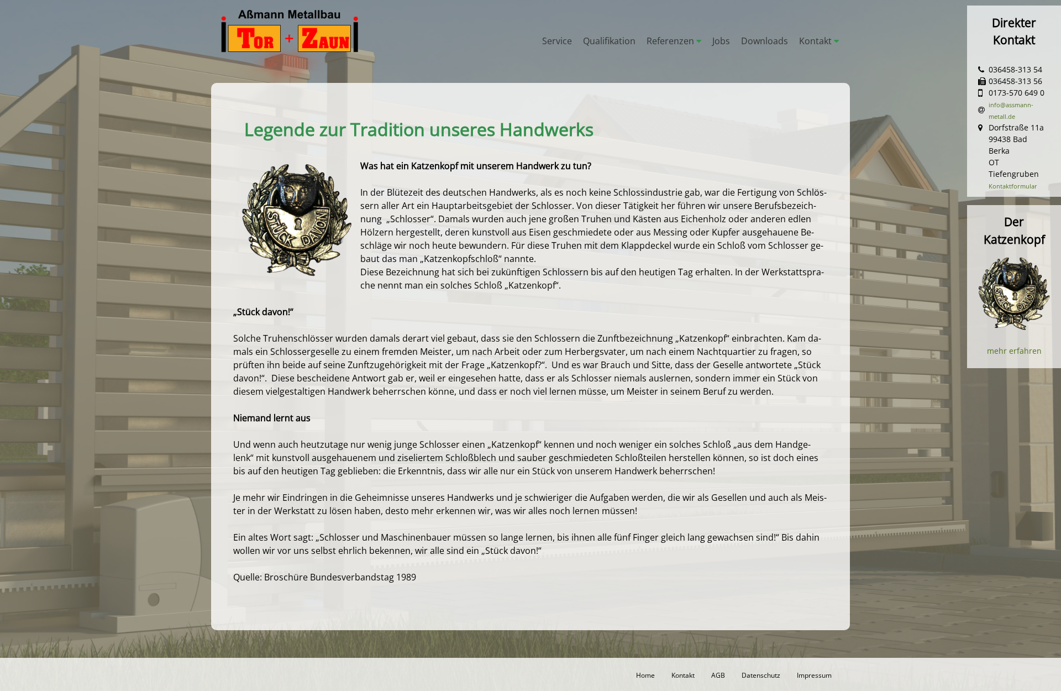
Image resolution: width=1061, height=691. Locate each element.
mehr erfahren (1014, 351)
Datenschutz (761, 675)
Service (557, 41)
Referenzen (670, 41)
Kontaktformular (1013, 186)
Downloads (764, 41)
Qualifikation (609, 41)
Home (645, 675)
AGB (718, 675)
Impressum (814, 675)
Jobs (721, 41)
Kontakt (815, 41)
